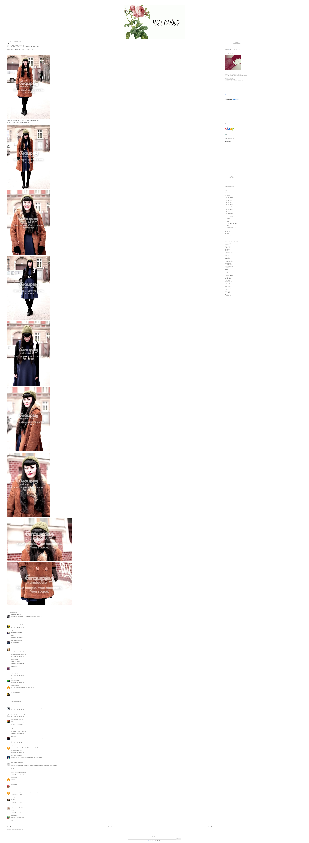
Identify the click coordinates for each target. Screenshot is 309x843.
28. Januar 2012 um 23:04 (17, 656)
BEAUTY (227, 246)
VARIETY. (229, 228)
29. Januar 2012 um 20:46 (17, 733)
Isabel (12, 805)
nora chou (12, 692)
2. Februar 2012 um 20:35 (17, 787)
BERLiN (226, 247)
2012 (228, 195)
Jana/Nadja (13, 797)
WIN (226, 294)
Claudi (12, 712)
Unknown (12, 685)
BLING (226, 249)
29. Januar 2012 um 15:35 (17, 675)
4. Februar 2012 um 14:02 (17, 802)
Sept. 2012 (230, 202)
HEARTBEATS (228, 264)
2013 (228, 193)
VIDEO (226, 289)
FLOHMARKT (228, 261)
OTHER (226, 272)
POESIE (226, 277)
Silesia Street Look (14, 640)
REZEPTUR (227, 283)
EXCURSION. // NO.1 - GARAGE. (234, 220)
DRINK (226, 253)
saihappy (12, 706)
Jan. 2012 (230, 216)
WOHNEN (227, 295)
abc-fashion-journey (14, 719)
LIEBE (226, 267)
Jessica (12, 745)
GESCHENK (227, 263)
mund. (226, 138)
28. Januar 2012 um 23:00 (17, 644)
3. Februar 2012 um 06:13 (17, 794)
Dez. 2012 (230, 197)
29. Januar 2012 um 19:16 (17, 716)
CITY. (228, 225)
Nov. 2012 (230, 198)
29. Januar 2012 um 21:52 (17, 752)
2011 (228, 231)
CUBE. (9, 43)
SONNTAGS (227, 288)
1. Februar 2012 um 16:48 (17, 774)
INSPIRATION (228, 266)
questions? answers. (228, 141)
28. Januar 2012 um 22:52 (17, 627)
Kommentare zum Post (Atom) (17, 829)
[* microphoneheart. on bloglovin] (232, 100)
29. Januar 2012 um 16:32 (17, 682)
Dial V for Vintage (14, 755)
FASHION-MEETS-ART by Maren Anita (18, 772)
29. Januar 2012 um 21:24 (17, 742)
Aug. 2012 (230, 204)
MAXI (18, 48)
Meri (11, 784)
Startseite (110, 826)
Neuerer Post (9, 826)
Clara (12, 666)
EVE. (228, 221)
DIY (226, 250)
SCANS (226, 284)
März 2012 (230, 213)
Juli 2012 (229, 206)
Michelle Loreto (13, 614)
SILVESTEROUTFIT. (231, 227)
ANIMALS (227, 244)
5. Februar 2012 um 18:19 (17, 812)
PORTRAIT (227, 278)
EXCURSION (227, 260)
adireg (12, 678)
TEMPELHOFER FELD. (232, 223)
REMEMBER (227, 281)
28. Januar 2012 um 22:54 (17, 637)
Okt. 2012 (230, 200)
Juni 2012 (230, 207)
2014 (228, 192)
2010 (228, 233)
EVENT (226, 258)
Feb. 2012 (230, 214)
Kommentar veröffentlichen (12, 824)
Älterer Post (210, 826)
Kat (11, 736)
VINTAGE (227, 291)
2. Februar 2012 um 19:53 (17, 781)
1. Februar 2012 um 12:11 (17, 759)
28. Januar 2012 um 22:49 (17, 620)
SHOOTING (227, 286)
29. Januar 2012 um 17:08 (17, 689)
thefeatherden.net (18, 619)
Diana (12, 777)
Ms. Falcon (13, 647)
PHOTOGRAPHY (228, 275)
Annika (12, 815)
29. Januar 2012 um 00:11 (17, 663)
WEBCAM (227, 292)
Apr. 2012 (230, 211)
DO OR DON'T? (228, 252)
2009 (228, 235)
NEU (226, 270)
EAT (226, 255)
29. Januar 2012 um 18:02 (17, 709)
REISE (226, 280)
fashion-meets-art (14, 762)
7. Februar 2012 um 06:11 (17, 822)
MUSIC (226, 269)
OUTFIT (227, 274)
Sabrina (12, 630)
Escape (12, 820)
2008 (228, 236)
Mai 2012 (229, 209)
